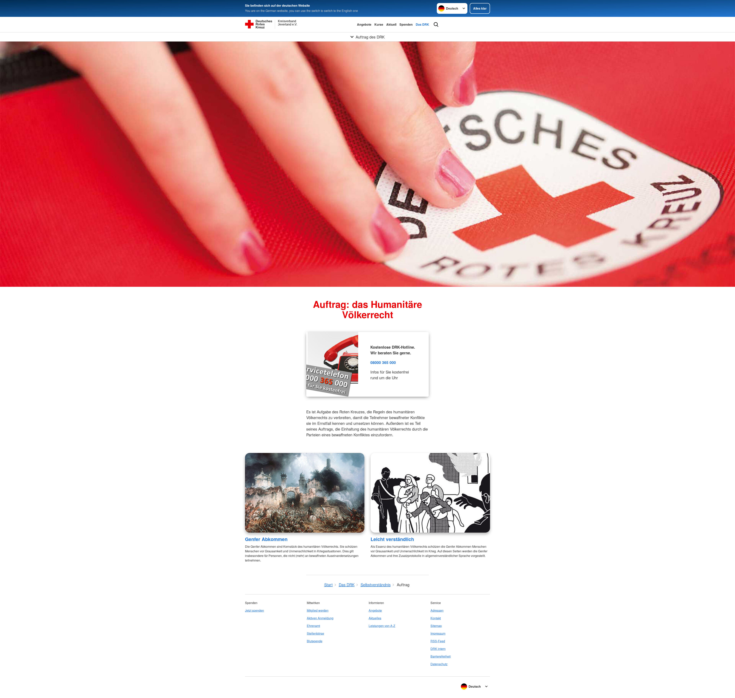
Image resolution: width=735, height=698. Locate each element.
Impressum (437, 633)
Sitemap (436, 626)
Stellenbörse (315, 633)
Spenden (406, 24)
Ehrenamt (313, 626)
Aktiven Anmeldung (320, 618)
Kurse (378, 24)
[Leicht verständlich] (430, 493)
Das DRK (422, 24)
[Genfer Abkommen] (304, 493)
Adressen (436, 610)
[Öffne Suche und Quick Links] (436, 24)
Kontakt (435, 618)
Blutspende (314, 641)
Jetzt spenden (254, 610)
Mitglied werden (317, 610)
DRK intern (438, 649)
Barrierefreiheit (440, 656)
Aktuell (391, 24)
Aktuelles (375, 618)
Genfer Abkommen (266, 539)
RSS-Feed (437, 641)
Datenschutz (439, 664)
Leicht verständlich (392, 539)
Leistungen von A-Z (382, 626)
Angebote (364, 24)
